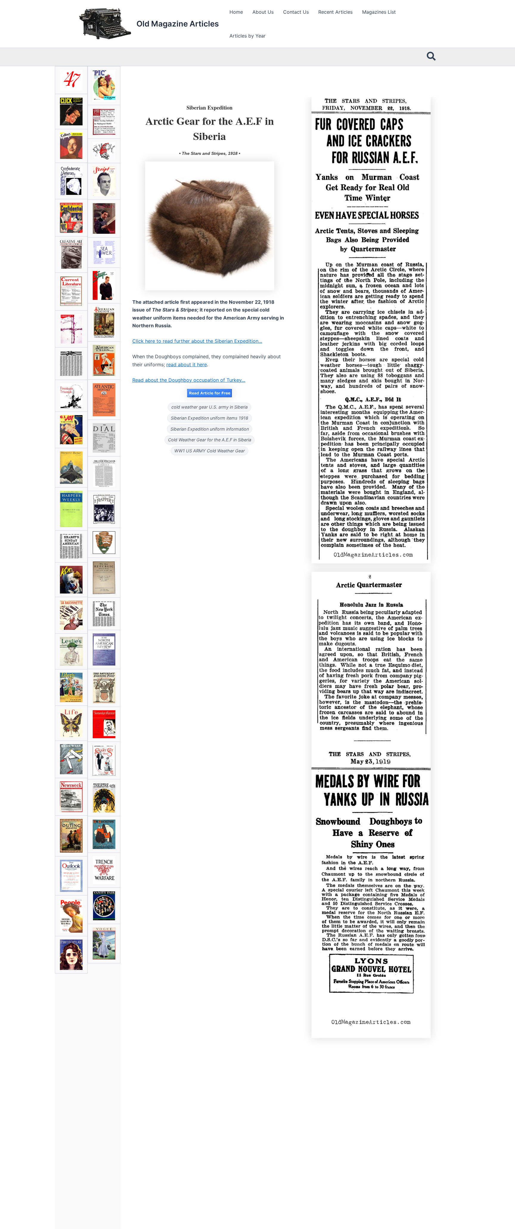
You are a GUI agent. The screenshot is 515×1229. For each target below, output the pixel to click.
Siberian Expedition (209, 107)
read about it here (186, 364)
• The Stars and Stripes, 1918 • (209, 153)
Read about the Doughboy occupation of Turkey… (188, 380)
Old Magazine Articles (177, 23)
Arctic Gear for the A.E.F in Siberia (209, 128)
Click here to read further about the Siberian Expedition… (197, 341)
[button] (431, 56)
